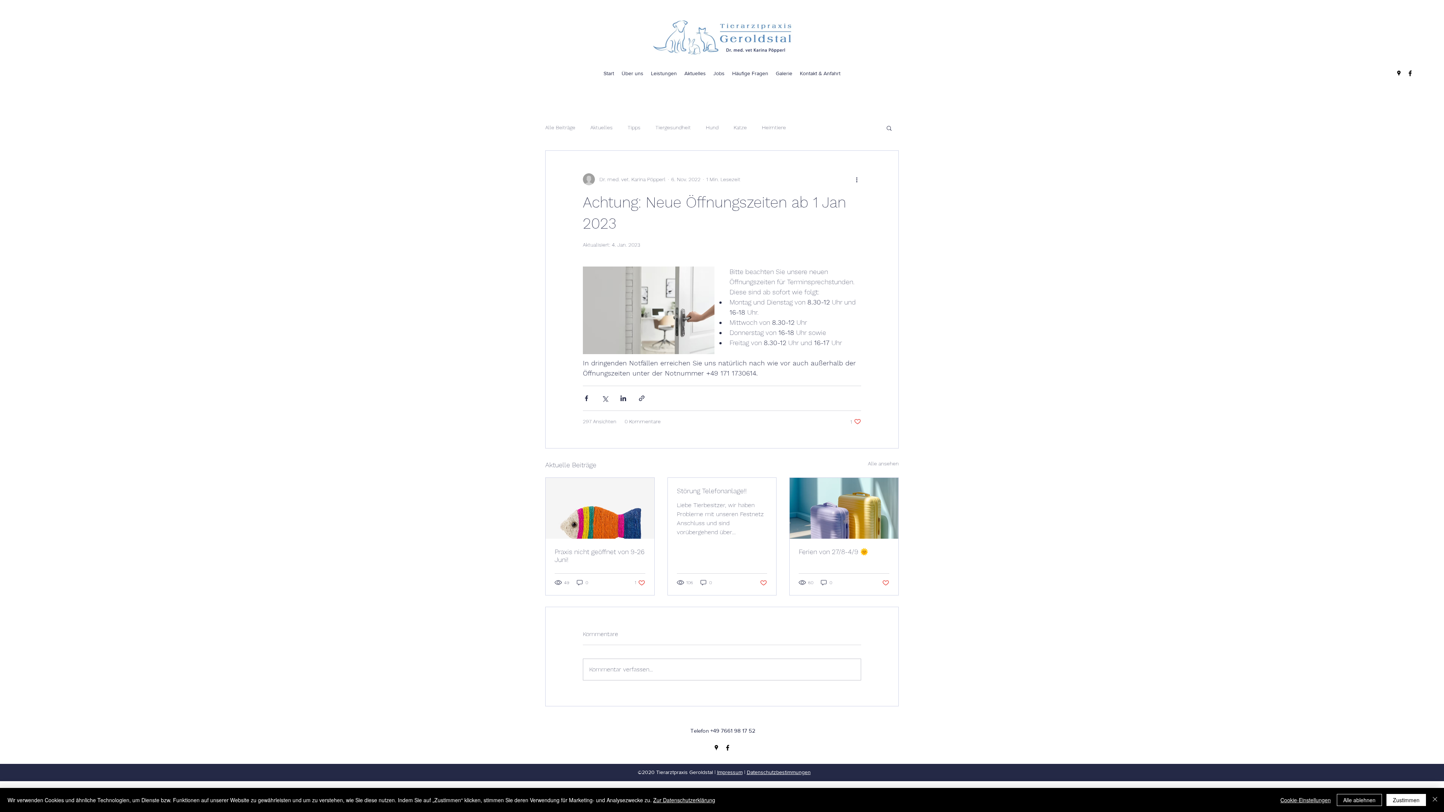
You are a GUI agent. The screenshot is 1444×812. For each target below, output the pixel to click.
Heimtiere (774, 127)
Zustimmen (1406, 800)
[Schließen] (1434, 800)
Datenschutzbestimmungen (779, 772)
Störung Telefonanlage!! (712, 491)
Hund (712, 127)
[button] (889, 128)
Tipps (634, 127)
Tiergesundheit (673, 127)
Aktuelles (601, 127)
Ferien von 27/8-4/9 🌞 (833, 552)
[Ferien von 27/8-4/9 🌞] (844, 508)
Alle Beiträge (560, 127)
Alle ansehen (883, 464)
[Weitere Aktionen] (856, 179)
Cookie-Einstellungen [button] (1305, 800)
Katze (740, 127)
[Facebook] (1410, 73)
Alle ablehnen (1359, 800)
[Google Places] (1399, 73)
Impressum (730, 772)
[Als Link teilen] (641, 398)
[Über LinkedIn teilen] (623, 398)
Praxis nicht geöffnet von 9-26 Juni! (600, 556)
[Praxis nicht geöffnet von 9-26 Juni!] (600, 508)
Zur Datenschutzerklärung (684, 800)
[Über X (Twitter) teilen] (604, 398)
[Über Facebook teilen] (586, 398)
